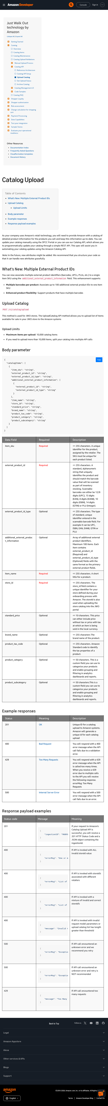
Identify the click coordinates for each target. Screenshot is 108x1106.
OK (40, 724)
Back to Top (54, 1023)
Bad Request (45, 743)
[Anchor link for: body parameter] (33, 350)
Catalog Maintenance (22, 56)
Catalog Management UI (24, 88)
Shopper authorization (20, 102)
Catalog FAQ (18, 95)
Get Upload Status (24, 81)
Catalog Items (19, 52)
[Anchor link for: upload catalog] (31, 303)
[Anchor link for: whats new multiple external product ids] (77, 269)
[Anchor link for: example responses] (38, 711)
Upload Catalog (23, 77)
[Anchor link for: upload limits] (21, 328)
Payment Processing (19, 116)
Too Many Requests (48, 759)
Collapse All (10, 36)
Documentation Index (19, 147)
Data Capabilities (17, 119)
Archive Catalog (23, 84)
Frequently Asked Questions (22, 151)
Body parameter (16, 214)
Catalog (14, 45)
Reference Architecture (26, 70)
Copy (99, 360)
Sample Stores (16, 127)
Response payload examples (22, 223)
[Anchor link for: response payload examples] (53, 811)
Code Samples (20, 91)
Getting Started (17, 41)
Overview (17, 49)
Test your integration (19, 123)
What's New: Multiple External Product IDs (29, 198)
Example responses (17, 218)
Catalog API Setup (24, 74)
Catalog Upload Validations (24, 59)
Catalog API (19, 67)
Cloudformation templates (21, 154)
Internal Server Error (49, 792)
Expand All (19, 36)
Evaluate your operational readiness (21, 131)
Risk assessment (17, 106)
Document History (18, 157)
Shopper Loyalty (17, 99)
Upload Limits (20, 207)
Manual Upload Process (24, 63)
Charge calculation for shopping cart (23, 111)
